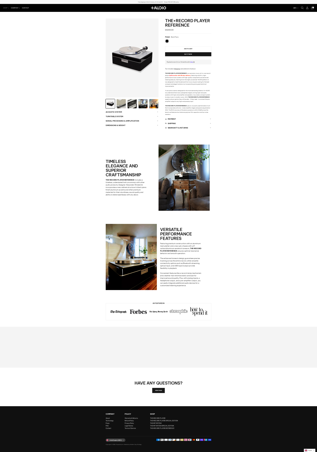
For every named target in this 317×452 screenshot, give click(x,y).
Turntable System (114, 116)
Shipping (177, 69)
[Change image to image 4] (143, 103)
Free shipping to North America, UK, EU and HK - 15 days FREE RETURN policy (158, 2)
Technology (110, 420)
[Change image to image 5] (153, 103)
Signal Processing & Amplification (122, 121)
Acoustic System (114, 112)
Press (107, 423)
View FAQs (158, 390)
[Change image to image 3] (132, 103)
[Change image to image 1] (110, 103)
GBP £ (294, 8)
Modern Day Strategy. (136, 444)
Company (14, 8)
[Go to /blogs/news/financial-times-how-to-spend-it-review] (199, 311)
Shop (5, 8)
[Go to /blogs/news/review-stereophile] (179, 312)
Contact (25, 8)
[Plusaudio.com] (158, 8)
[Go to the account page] (307, 8)
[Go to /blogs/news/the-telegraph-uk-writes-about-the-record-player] (118, 311)
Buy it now (188, 54)
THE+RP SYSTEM (156, 423)
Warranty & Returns (131, 418)
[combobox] (309, 450)
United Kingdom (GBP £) (115, 440)
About (108, 418)
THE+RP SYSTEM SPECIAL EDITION (162, 426)
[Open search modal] (302, 8)
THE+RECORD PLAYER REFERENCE (162, 428)
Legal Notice (129, 426)
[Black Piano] (167, 41)
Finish (167, 37)
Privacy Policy (129, 423)
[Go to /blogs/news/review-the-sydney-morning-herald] (158, 311)
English (310, 450)
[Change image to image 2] (121, 103)
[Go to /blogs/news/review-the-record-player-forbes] (138, 311)
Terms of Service (130, 428)
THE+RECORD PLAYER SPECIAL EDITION (164, 420)
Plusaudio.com (119, 444)
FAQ (107, 426)
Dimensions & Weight (115, 125)
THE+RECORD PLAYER (157, 418)
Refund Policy (129, 420)
